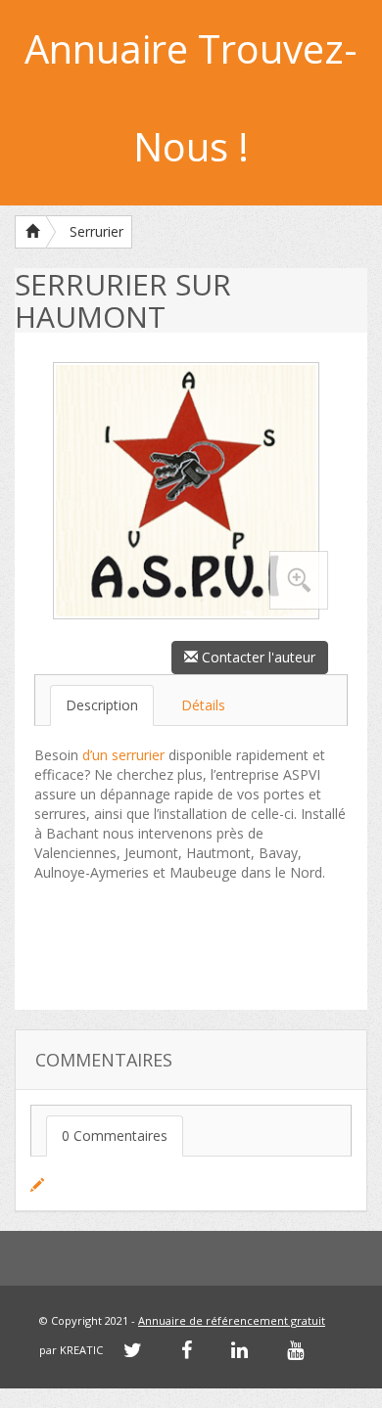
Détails (203, 705)
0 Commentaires (114, 1135)
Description (102, 705)
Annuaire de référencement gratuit (231, 1320)
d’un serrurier (123, 755)
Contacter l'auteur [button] (256, 657)
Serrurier (96, 231)
